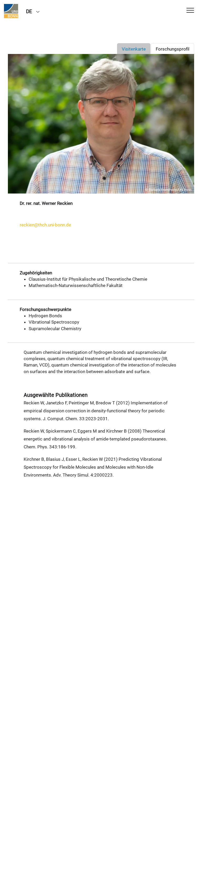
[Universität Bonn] (11, 11)
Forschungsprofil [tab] (172, 49)
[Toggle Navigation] (190, 10)
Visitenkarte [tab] (134, 49)
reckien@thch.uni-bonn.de (45, 224)
